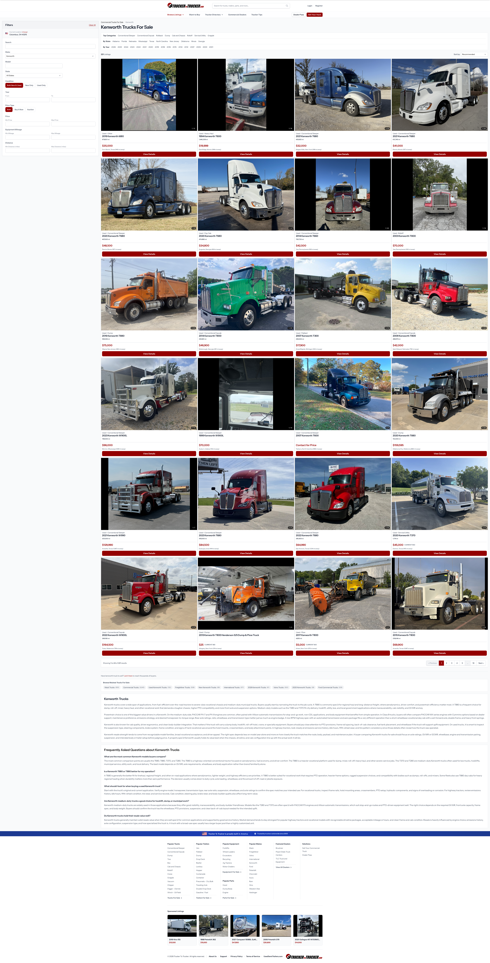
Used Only (41, 85)
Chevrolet (253, 874)
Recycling (226, 859)
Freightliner (253, 852)
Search (8, 42)
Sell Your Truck (314, 15)
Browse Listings (174, 15)
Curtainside (200, 874)
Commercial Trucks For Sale (112, 22)
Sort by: (457, 54)
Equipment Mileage (13, 129)
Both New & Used (14, 85)
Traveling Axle (201, 885)
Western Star (254, 889)
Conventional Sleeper (176, 848)
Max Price (54, 120)
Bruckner (279, 848)
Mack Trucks (112, 687)
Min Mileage (9, 133)
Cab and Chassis (174, 866)
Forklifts (226, 848)
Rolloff (170, 870)
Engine (225, 892)
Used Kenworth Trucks (160, 687)
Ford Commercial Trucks (330, 687)
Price (7, 116)
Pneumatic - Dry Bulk (204, 881)
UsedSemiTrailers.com (273, 956)
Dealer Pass (298, 15)
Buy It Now (19, 109)
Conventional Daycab (175, 852)
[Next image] (194, 95)
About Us (213, 956)
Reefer (199, 863)
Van (197, 848)
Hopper (199, 870)
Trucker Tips (256, 15)
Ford (251, 866)
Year (7, 92)
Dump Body (227, 889)
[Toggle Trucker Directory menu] (222, 15)
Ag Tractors (227, 863)
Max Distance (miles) (58, 147)
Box (168, 863)
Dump (170, 855)
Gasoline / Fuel (202, 892)
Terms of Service (253, 956)
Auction (30, 109)
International (254, 859)
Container (200, 878)
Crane (169, 874)
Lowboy (199, 866)
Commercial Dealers (237, 15)
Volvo (251, 855)
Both (9, 109)
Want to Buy (194, 15)
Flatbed (199, 852)
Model (8, 62)
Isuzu (251, 878)
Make (7, 52)
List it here (128, 676)
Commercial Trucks (134, 687)
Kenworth (253, 863)
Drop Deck (200, 859)
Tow (169, 859)
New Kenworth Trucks (209, 687)
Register (319, 6)
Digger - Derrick (173, 889)
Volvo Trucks (281, 687)
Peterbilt (252, 870)
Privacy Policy (237, 956)
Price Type (9, 105)
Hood (225, 885)
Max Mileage (55, 133)
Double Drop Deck (203, 889)
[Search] (287, 5)
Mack (251, 848)
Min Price (8, 120)
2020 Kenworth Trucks (303, 687)
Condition (9, 81)
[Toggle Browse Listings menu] (183, 15)
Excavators (227, 855)
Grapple (170, 878)
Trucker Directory (213, 15)
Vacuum (170, 881)
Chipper (170, 885)
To (52, 96)
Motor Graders (229, 866)
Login (310, 6)
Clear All (92, 25)
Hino (251, 885)
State (7, 71)
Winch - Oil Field (174, 892)
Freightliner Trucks (185, 687)
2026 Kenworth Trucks (259, 687)
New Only (29, 85)
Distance (9, 143)
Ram (251, 881)
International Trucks (234, 687)
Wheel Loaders (229, 852)
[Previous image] (103, 95)
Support (223, 956)
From (7, 96)
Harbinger (253, 892)
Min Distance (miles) (12, 147)
